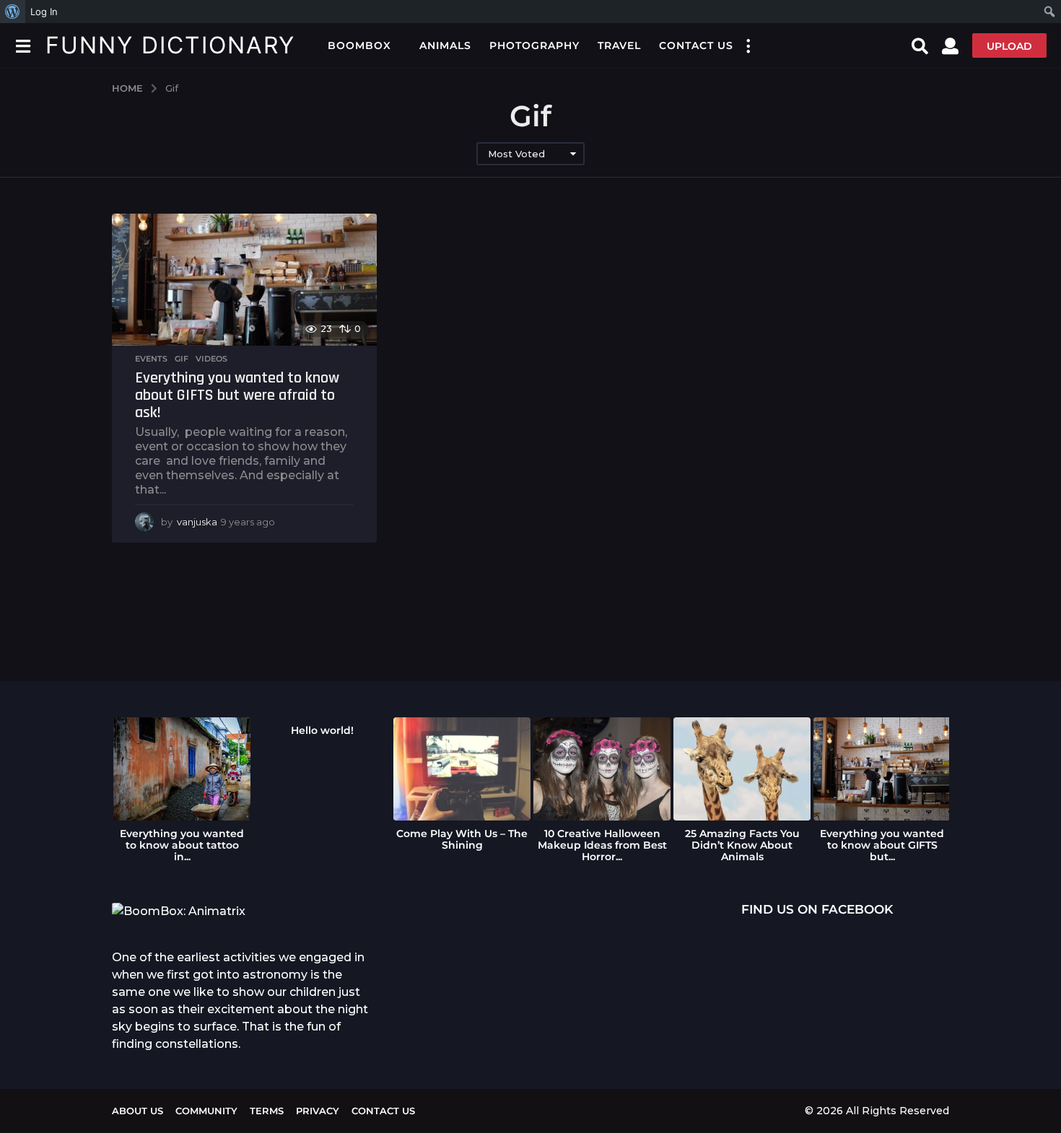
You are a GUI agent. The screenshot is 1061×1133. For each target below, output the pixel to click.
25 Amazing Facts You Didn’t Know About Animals (742, 845)
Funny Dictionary (170, 45)
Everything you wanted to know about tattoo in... (182, 845)
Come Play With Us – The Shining (462, 839)
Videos (211, 358)
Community (206, 1110)
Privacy (317, 1110)
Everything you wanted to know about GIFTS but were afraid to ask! (237, 395)
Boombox (359, 45)
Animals (445, 45)
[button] (22, 45)
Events (151, 358)
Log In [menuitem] (44, 11)
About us (137, 1110)
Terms (267, 1110)
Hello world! (322, 730)
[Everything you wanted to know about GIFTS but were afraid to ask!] (244, 280)
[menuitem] (12, 11)
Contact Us (696, 45)
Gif (181, 358)
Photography (534, 45)
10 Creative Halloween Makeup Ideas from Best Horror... (602, 845)
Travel (619, 45)
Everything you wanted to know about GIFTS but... (882, 845)
